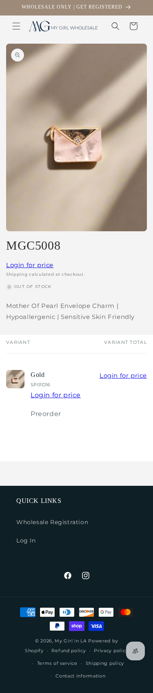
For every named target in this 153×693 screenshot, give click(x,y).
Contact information (80, 676)
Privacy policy (111, 650)
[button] (16, 26)
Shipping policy (105, 663)
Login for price (29, 265)
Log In (26, 540)
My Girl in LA (70, 641)
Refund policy (68, 650)
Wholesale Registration (52, 522)
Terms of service (57, 663)
